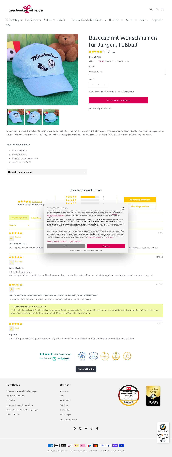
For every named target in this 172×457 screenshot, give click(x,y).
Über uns (64, 391)
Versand (102, 61)
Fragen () (36, 217)
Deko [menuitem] (142, 20)
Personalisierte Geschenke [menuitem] (87, 20)
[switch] (163, 440)
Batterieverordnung (15, 395)
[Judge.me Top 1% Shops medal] (116, 356)
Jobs (62, 395)
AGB (114, 451)
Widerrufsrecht (13, 414)
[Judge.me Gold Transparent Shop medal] (104, 356)
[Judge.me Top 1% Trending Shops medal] (127, 356)
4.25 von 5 (37, 201)
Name (91, 66)
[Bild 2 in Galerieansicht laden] (33, 117)
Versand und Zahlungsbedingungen (22, 410)
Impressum (12, 400)
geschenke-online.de (60, 451)
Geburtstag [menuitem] (12, 20)
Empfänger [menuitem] (31, 20)
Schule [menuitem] (62, 20)
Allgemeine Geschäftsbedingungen (22, 391)
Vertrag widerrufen (86, 369)
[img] (15, 233)
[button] (151, 9)
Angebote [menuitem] (157, 20)
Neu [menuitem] (8, 25)
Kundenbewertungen (69, 419)
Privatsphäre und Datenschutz (20, 405)
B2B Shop (64, 405)
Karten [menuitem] (130, 20)
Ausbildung (65, 400)
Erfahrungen (65, 414)
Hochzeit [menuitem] (114, 20)
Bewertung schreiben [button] (140, 199)
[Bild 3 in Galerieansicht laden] (51, 117)
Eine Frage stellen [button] (140, 206)
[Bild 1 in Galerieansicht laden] (15, 117)
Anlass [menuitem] (48, 20)
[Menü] (167, 423)
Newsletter (65, 410)
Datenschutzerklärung (79, 451)
